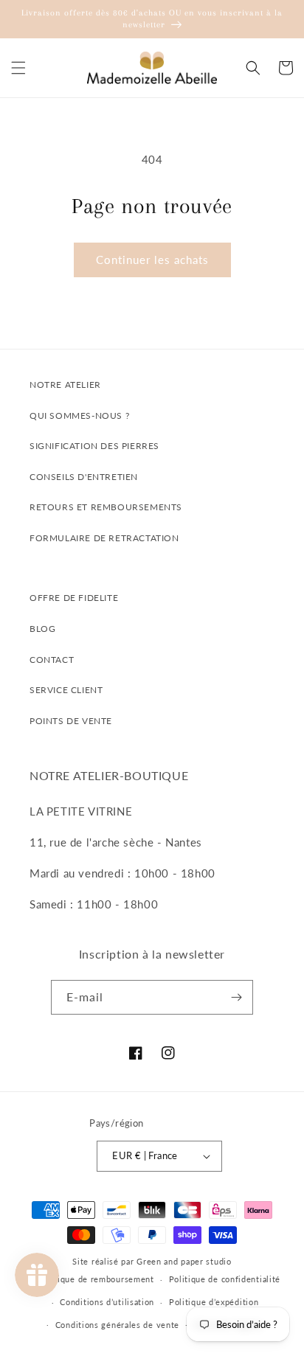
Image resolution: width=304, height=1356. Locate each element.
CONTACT (52, 659)
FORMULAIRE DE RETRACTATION (104, 537)
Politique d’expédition (213, 1302)
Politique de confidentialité (225, 1279)
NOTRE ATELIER (65, 384)
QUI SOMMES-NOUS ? (79, 415)
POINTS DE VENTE (71, 720)
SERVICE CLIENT (66, 689)
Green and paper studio (184, 1261)
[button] (18, 68)
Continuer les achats (152, 259)
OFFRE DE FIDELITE (74, 597)
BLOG (42, 628)
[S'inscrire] (236, 997)
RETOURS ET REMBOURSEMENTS (106, 506)
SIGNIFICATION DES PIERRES (94, 445)
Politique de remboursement (96, 1279)
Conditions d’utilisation (107, 1302)
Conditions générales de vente (117, 1324)
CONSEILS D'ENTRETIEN (84, 476)
